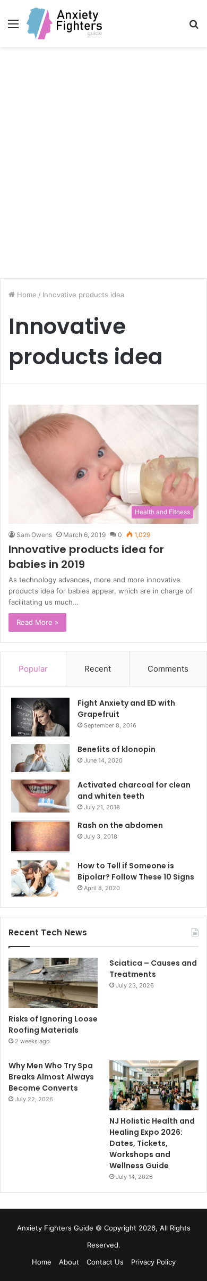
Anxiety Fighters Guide (55, 1228)
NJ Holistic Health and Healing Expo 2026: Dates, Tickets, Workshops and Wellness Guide (152, 1143)
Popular (33, 669)
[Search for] (193, 27)
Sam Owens (34, 535)
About (69, 1262)
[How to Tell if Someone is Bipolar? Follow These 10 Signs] (40, 878)
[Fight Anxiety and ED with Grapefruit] (40, 717)
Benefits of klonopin (116, 749)
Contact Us (105, 1262)
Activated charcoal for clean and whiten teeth (134, 790)
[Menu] (13, 27)
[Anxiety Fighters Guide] (64, 23)
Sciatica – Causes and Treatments (153, 968)
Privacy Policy (153, 1262)
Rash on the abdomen (120, 825)
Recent (97, 669)
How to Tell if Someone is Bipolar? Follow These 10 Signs (135, 871)
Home (26, 294)
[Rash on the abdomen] (40, 836)
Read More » (37, 622)
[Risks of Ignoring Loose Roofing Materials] (53, 983)
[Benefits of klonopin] (40, 758)
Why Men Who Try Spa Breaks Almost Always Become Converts (51, 1076)
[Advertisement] (103, 166)
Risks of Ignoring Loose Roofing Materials (53, 1024)
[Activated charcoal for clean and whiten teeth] (40, 796)
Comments (168, 669)
